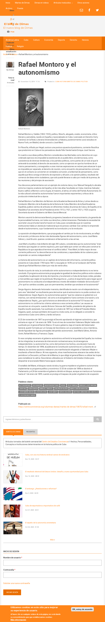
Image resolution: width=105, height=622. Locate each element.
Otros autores (83, 3)
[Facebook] (89, 10)
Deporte (61, 40)
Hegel (63, 385)
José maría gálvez (26, 392)
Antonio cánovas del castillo (85, 392)
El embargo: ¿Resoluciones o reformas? (41, 489)
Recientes (30, 432)
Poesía (20, 8)
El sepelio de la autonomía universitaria (40, 523)
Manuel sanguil (46, 389)
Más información (18, 620)
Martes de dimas (73, 82)
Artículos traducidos (62, 3)
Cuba (26, 40)
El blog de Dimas (16, 24)
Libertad (22, 389)
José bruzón (41, 392)
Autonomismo (25, 385)
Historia (85, 40)
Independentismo (52, 385)
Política (9, 46)
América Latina (12, 40)
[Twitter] (97, 10)
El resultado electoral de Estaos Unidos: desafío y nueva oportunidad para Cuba (56, 472)
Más (52, 540)
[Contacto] (81, 10)
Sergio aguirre (65, 392)
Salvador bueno (61, 389)
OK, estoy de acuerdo (82, 609)
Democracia (33, 389)
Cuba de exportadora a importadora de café (42, 506)
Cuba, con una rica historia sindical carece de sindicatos (47, 455)
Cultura (36, 40)
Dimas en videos (42, 3)
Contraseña (9, 570)
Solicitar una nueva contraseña (16, 583)
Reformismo (38, 385)
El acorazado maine (27, 395)
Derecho (73, 40)
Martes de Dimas (22, 3)
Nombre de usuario (12, 558)
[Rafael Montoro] (31, 107)
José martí (52, 392)
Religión (20, 46)
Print (12, 32)
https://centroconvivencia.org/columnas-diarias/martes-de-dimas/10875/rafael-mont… (57, 407)
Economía (48, 40)
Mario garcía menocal (79, 389)
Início (5, 54)
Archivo (9, 8)
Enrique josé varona (87, 385)
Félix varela (72, 385)
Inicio (8, 3)
